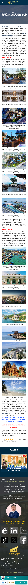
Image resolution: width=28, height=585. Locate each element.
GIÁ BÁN (19, 421)
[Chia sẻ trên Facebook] (5, 441)
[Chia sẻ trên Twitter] (7, 441)
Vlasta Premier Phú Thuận (14, 470)
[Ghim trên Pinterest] (12, 441)
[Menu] (2, 2)
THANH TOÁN (11, 421)
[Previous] (1, 462)
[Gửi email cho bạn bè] (10, 441)
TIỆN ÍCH (8, 419)
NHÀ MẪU (23, 419)
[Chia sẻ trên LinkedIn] (14, 441)
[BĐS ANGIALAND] (14, 2)
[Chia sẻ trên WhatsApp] (3, 441)
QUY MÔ (12, 417)
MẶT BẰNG (15, 419)
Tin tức (14, 12)
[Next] (26, 462)
